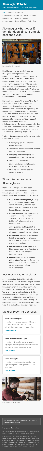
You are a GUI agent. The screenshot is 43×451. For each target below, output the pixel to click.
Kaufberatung (7, 18)
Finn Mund (24, 446)
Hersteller (26, 18)
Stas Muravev (21, 438)
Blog (34, 21)
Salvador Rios (22, 442)
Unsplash (26, 437)
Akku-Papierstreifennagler (12, 15)
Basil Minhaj (21, 444)
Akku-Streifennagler (15, 12)
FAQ (29, 21)
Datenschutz (15, 428)
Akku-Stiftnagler (30, 15)
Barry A (22, 440)
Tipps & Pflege (20, 21)
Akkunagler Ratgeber (15, 4)
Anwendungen (7, 21)
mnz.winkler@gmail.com (12, 422)
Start (4, 12)
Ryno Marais (18, 437)
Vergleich (17, 18)
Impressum (6, 428)
